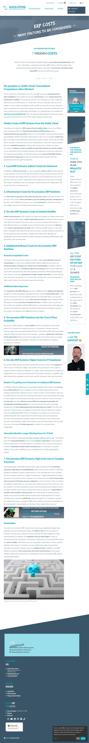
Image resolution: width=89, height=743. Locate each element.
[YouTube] (11, 719)
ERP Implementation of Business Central (22, 647)
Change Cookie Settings (13, 695)
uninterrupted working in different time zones (38, 438)
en (82, 3)
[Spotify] (21, 719)
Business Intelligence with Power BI (21, 649)
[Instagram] (8, 719)
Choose (56, 738)
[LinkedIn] (15, 719)
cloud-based (15, 413)
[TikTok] (24, 719)
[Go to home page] (14, 8)
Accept (83, 738)
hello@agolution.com (13, 673)
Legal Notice (10, 691)
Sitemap (9, 713)
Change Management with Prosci (20, 652)
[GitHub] (18, 719)
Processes (49, 9)
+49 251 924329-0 (12, 676)
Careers (61, 3)
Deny (78, 738)
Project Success (73, 10)
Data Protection (11, 693)
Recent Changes (11, 711)
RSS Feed (9, 715)
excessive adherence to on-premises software (28, 387)
